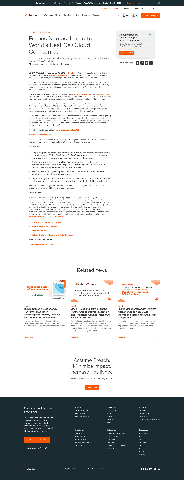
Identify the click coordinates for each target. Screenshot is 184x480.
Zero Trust (78, 445)
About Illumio (111, 410)
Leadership (110, 420)
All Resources (143, 433)
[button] (118, 15)
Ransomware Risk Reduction (84, 442)
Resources (86, 15)
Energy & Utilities (112, 436)
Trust (111, 468)
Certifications (143, 439)
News (34, 32)
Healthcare (110, 442)
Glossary (141, 448)
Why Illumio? (79, 433)
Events (141, 445)
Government (111, 439)
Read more (28, 337)
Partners (76, 15)
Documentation (144, 417)
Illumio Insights (80, 414)
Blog (140, 436)
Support (127, 8)
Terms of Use (87, 468)
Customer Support (145, 414)
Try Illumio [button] (126, 53)
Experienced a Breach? (110, 8)
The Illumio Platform (81, 410)
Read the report (133, 3)
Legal (79, 468)
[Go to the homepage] (30, 15)
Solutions (67, 15)
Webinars (142, 454)
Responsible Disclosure (100, 468)
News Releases (45, 32)
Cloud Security (80, 436)
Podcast (141, 451)
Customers (142, 442)
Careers (109, 417)
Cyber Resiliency (80, 439)
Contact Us (138, 8)
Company (96, 15)
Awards (109, 414)
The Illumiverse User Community (149, 420)
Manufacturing (112, 448)
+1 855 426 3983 (153, 8)
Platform (58, 15)
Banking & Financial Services (116, 433)
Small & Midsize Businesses (116, 445)
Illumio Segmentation (82, 417)
